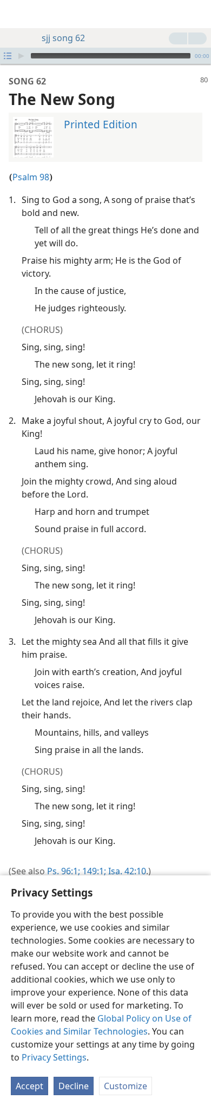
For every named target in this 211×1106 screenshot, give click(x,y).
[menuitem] (16, 14)
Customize (125, 1086)
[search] (197, 14)
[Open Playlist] (7, 55)
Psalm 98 (30, 177)
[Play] (21, 55)
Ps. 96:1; (63, 871)
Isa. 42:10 (126, 871)
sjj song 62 (63, 38)
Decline (73, 1086)
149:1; (93, 871)
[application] (105, 56)
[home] (16, 14)
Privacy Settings (54, 1057)
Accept (29, 1086)
